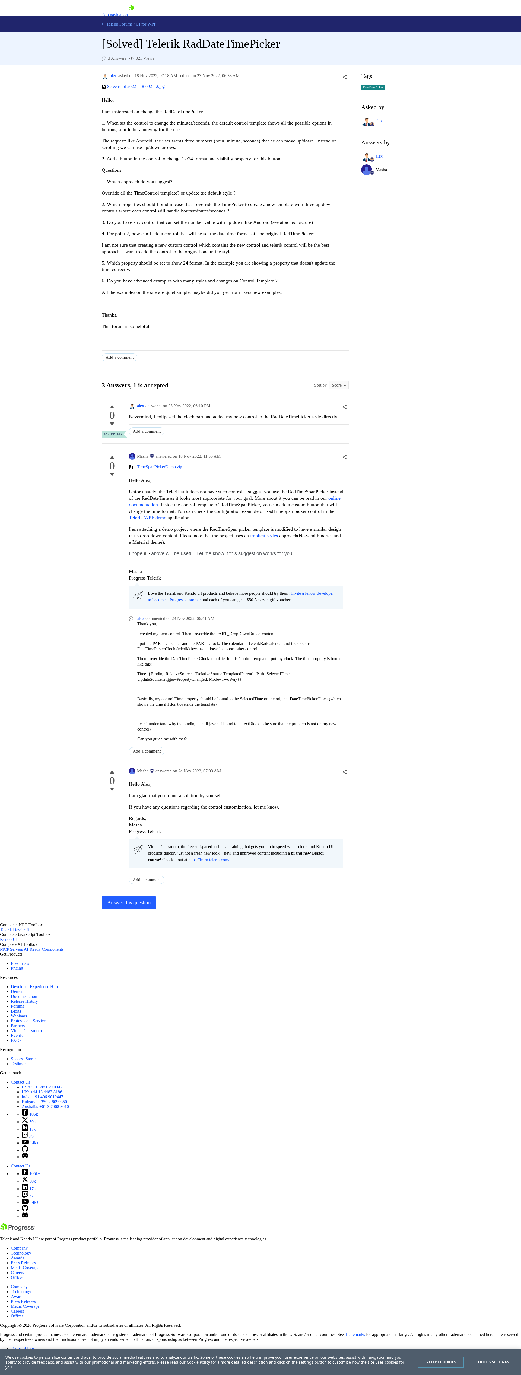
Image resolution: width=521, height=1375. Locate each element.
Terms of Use (22, 1348)
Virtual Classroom (26, 1030)
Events (17, 1035)
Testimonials (21, 1063)
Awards (17, 1258)
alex (113, 75)
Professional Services (29, 1020)
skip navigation (115, 14)
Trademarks (355, 1334)
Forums (17, 1006)
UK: (42, 1092)
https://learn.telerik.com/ (208, 859)
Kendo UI (8, 939)
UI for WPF (146, 24)
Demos (17, 991)
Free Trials (20, 963)
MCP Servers (11, 949)
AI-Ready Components (43, 949)
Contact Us (20, 1082)
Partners (18, 1025)
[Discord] (25, 1156)
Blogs (16, 1011)
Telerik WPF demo (147, 517)
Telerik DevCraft (14, 929)
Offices (17, 1277)
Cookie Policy (198, 1362)
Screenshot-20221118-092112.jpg (136, 86)
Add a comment (120, 357)
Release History (24, 1001)
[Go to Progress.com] (17, 1229)
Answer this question (129, 902)
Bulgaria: (44, 1101)
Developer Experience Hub (34, 986)
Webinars (19, 1016)
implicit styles (264, 535)
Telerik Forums (118, 24)
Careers (17, 1272)
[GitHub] (25, 1150)
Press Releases (23, 1263)
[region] (260, 1362)
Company (19, 1248)
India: (42, 1096)
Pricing (17, 968)
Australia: (45, 1106)
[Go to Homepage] (131, 14)
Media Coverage (25, 1267)
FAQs (16, 1040)
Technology (21, 1253)
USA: (42, 1087)
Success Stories (24, 1058)
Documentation (24, 996)
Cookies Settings (492, 1362)
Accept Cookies (441, 1362)
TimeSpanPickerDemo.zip (159, 466)
